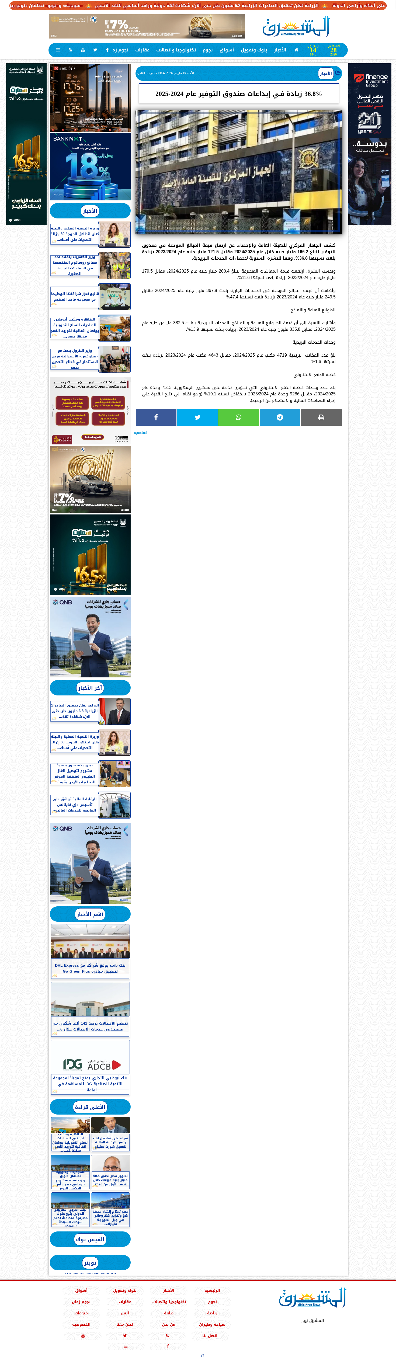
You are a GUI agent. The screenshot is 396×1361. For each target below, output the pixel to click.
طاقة (168, 1313)
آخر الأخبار (90, 688)
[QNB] (90, 637)
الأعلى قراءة (90, 1107)
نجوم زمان (117, 50)
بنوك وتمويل (254, 50)
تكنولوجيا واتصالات (176, 50)
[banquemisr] (90, 410)
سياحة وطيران (212, 1324)
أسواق (227, 50)
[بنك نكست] (90, 166)
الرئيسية (212, 1290)
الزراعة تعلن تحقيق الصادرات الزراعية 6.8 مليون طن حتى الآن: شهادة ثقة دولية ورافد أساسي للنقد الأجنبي (257, 5)
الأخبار (280, 50)
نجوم (208, 50)
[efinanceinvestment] (369, 171)
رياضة (212, 1313)
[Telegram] (280, 417)
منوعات (81, 1313)
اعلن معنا (124, 1324)
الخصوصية (81, 1324)
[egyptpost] (26, 144)
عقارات (142, 50)
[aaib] (146, 26)
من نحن (168, 1324)
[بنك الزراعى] (90, 554)
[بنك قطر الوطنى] (90, 863)
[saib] (90, 98)
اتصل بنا (209, 1335)
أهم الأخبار (90, 914)
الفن (125, 1313)
